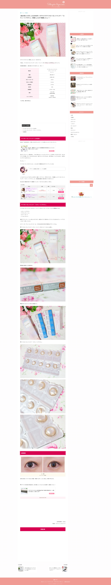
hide (28, 125)
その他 (72, 136)
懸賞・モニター (74, 134)
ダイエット (73, 130)
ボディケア (73, 121)
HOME (56, 579)
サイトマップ (50, 581)
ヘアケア (73, 123)
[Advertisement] (42, 112)
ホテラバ (63, 523)
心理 (72, 115)
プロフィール (44, 581)
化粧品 (64, 521)
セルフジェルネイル (75, 132)
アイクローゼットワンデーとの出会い (30, 128)
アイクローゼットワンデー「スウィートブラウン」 (32, 130)
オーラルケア (73, 126)
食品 (72, 128)
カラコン (58, 523)
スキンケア (73, 119)
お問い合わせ (67, 581)
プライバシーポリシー (58, 581)
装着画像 (24, 131)
